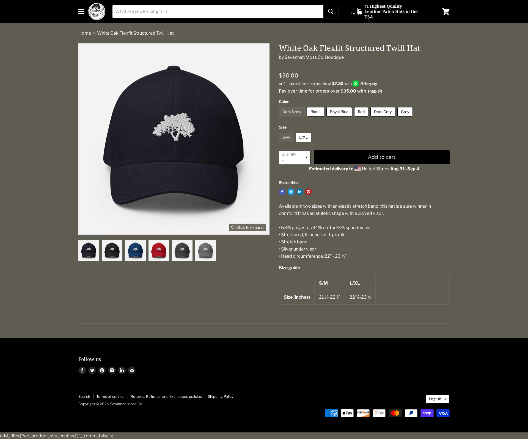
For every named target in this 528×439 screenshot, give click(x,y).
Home (84, 33)
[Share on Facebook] (282, 191)
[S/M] (287, 143)
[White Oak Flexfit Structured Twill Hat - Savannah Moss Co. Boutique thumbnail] (89, 250)
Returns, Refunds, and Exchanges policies (166, 396)
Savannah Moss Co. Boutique (314, 57)
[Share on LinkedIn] (299, 191)
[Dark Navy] (292, 117)
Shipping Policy (220, 396)
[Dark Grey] (383, 117)
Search (84, 396)
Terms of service (110, 396)
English (435, 399)
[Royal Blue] (339, 117)
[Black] (316, 117)
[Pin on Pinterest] (308, 191)
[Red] (362, 117)
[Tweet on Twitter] (291, 191)
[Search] (330, 11)
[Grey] (405, 117)
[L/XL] (304, 143)
